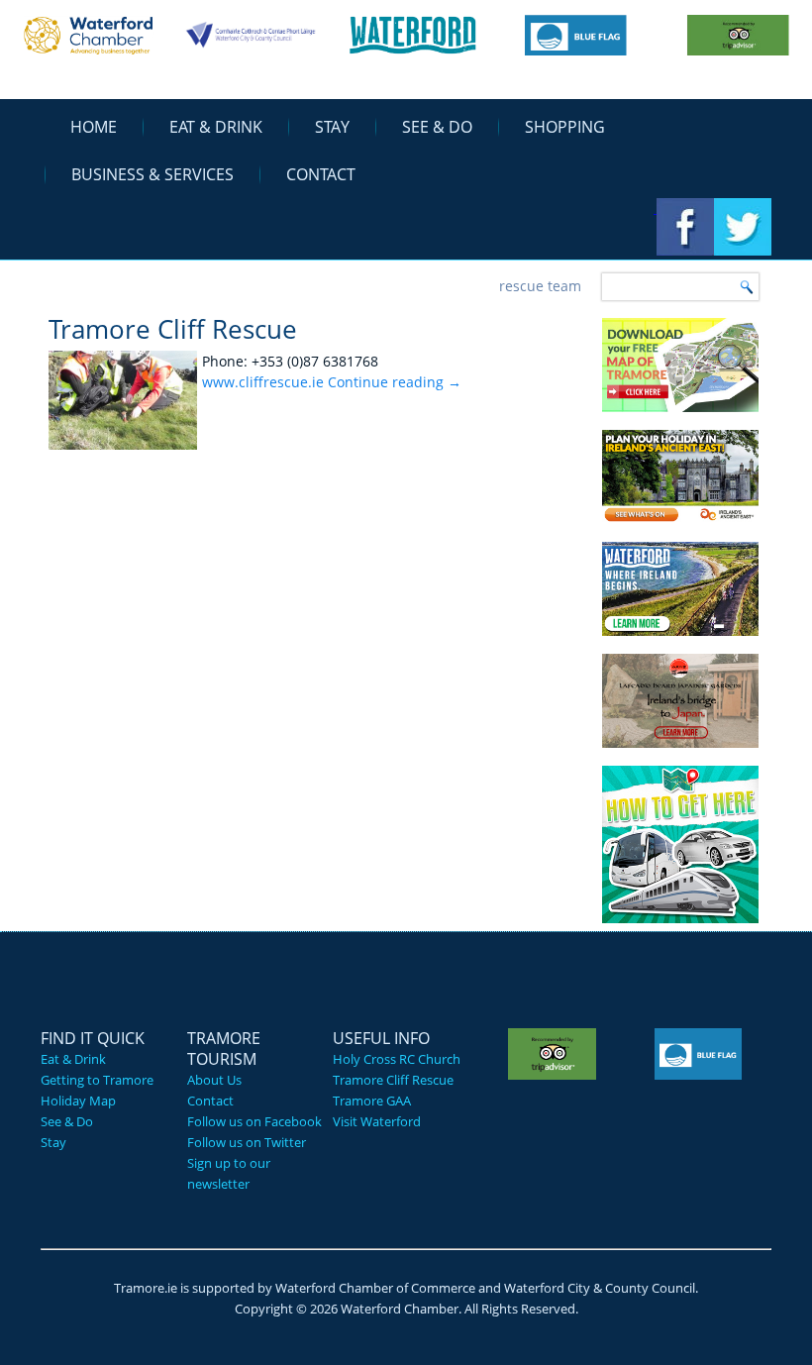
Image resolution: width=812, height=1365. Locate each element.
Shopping (565, 127)
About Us (214, 1080)
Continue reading (394, 381)
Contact (320, 174)
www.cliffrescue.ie (263, 381)
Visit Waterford (377, 1121)
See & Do (437, 127)
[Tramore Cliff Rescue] (125, 449)
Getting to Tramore (97, 1080)
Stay (332, 127)
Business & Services (152, 174)
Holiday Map (78, 1100)
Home (93, 127)
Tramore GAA (372, 1100)
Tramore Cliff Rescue (173, 329)
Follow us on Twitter (246, 1142)
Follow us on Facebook (254, 1121)
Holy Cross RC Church (396, 1059)
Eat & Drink (215, 127)
